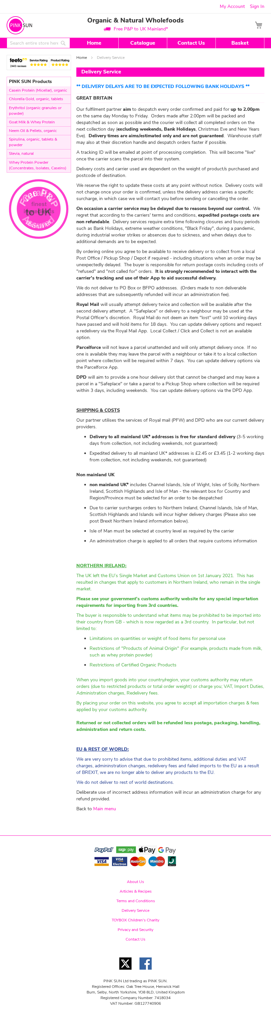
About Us (135, 881)
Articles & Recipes (136, 891)
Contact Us (191, 43)
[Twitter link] (125, 971)
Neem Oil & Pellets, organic (33, 130)
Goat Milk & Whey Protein (32, 122)
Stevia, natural (21, 153)
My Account (232, 6)
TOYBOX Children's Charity (135, 920)
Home (94, 43)
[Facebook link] (145, 971)
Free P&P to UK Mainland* (141, 28)
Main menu (104, 809)
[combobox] (38, 43)
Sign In (257, 6)
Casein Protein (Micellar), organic (38, 90)
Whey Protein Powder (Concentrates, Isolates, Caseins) (37, 165)
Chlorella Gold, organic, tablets (36, 99)
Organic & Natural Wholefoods (135, 20)
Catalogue (142, 43)
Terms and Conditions (135, 901)
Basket (240, 43)
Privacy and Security (135, 929)
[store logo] (19, 25)
